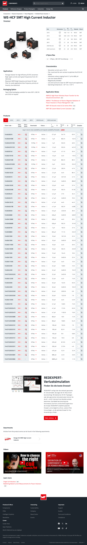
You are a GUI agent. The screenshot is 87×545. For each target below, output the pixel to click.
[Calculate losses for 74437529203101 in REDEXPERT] (26, 325)
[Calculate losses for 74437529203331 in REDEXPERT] (26, 346)
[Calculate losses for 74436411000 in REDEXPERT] (26, 244)
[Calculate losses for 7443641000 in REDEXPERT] (26, 240)
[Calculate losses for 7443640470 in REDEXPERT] (26, 198)
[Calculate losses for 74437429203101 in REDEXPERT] (26, 329)
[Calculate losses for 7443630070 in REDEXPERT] (26, 134)
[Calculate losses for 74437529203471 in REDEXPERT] (26, 350)
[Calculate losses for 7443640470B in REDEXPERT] (26, 206)
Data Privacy (16, 542)
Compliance (61, 517)
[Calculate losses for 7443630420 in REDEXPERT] (26, 194)
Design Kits (49, 9)
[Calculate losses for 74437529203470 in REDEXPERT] (26, 308)
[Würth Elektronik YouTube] (59, 528)
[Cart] (83, 9)
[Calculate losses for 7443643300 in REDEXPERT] (26, 287)
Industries (41, 9)
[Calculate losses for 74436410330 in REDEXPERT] (26, 185)
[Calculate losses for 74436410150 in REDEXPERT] (26, 156)
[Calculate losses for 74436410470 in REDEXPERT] (26, 202)
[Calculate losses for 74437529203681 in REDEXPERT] (26, 355)
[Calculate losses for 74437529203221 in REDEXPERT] (26, 342)
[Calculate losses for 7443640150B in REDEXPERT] (26, 160)
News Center (34, 514)
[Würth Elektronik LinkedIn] (66, 523)
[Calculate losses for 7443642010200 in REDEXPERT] (26, 164)
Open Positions (7, 527)
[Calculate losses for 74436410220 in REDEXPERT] (26, 172)
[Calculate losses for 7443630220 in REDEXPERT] (26, 168)
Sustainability (34, 508)
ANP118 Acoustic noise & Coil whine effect (60, 106)
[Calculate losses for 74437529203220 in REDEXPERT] (26, 274)
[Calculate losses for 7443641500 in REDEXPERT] (26, 257)
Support (60, 508)
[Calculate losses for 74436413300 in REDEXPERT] (26, 300)
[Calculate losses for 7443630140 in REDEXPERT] (26, 151)
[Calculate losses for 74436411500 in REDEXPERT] (26, 261)
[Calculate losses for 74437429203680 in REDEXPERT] (26, 321)
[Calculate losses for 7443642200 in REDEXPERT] (26, 270)
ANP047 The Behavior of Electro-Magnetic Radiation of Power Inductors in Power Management (63, 102)
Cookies (23, 542)
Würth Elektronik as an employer (12, 530)
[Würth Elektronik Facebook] (59, 523)
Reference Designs (16, 9)
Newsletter (6, 517)
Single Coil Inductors (11, 482)
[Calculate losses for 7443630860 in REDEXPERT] (26, 232)
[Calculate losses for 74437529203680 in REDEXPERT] (26, 316)
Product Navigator (29, 9)
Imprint (10, 542)
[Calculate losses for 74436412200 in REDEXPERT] (26, 278)
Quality (60, 511)
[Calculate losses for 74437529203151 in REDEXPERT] (26, 333)
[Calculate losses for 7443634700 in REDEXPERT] (26, 304)
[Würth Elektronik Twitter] (62, 523)
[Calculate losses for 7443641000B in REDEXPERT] (26, 249)
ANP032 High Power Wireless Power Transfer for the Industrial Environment (62, 96)
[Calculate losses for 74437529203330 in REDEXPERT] (26, 291)
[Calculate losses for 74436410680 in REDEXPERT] (26, 219)
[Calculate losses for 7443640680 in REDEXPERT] (26, 215)
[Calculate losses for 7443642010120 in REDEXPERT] (26, 147)
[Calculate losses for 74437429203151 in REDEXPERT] (26, 338)
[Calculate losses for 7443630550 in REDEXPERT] (26, 211)
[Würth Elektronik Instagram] (62, 528)
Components (6, 508)
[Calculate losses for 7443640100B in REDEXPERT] (26, 139)
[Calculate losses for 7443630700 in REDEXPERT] (26, 228)
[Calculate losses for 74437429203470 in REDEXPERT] (26, 312)
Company (33, 511)
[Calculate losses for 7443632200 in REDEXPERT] (26, 266)
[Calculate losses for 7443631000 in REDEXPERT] (26, 236)
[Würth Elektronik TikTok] (66, 528)
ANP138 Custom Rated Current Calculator (60, 109)
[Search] (62, 3)
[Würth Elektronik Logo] (5, 3)
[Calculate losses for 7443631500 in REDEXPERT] (26, 253)
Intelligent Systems (8, 514)
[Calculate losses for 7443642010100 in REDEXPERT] (26, 143)
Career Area (6, 524)
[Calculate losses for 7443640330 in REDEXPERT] (26, 181)
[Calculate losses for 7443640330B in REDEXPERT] (26, 189)
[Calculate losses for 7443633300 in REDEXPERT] (26, 283)
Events (32, 517)
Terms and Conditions (64, 514)
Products (5, 9)
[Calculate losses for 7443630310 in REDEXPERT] (26, 177)
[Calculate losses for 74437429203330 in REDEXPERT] (26, 295)
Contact (4, 542)
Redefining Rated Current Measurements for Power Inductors (22, 485)
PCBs (4, 511)
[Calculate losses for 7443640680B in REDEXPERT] (26, 223)
